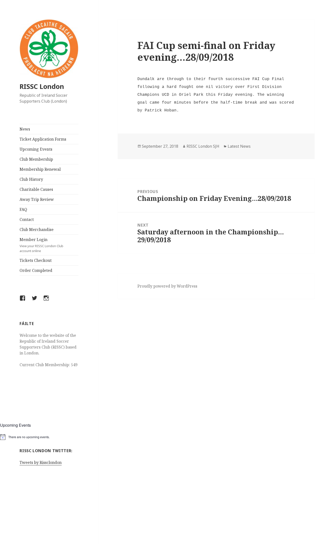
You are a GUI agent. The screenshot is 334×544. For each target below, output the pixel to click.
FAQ (23, 209)
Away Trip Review (37, 199)
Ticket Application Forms (43, 139)
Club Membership (36, 159)
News (25, 129)
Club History (31, 179)
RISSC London (42, 86)
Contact (27, 219)
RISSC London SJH (203, 146)
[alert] (49, 437)
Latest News (239, 146)
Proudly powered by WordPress (167, 286)
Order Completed (36, 270)
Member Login (41, 245)
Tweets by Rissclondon (41, 462)
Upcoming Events (36, 149)
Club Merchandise (37, 229)
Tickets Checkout (36, 260)
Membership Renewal (40, 169)
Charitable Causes (36, 189)
